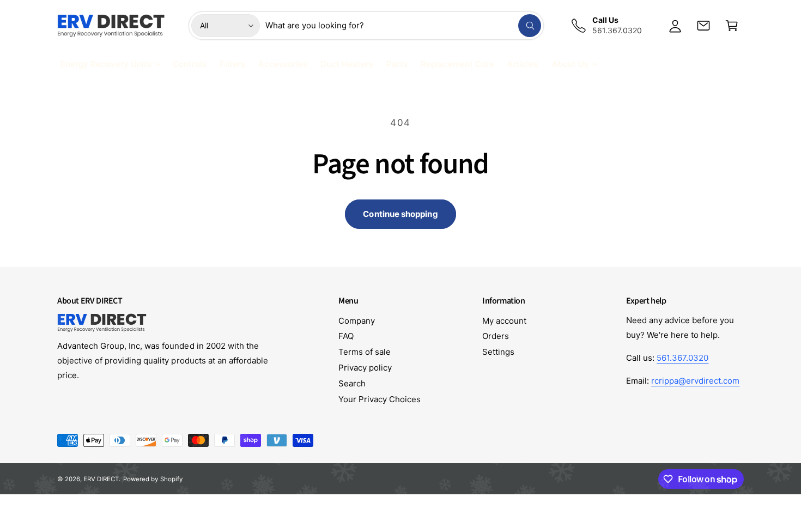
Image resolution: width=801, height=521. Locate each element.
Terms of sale (364, 352)
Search (352, 383)
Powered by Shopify (152, 479)
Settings (498, 352)
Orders (495, 336)
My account (504, 321)
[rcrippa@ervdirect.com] (703, 25)
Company (356, 321)
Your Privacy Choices (379, 399)
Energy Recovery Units (105, 64)
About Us (570, 64)
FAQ (346, 336)
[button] (732, 25)
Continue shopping (400, 214)
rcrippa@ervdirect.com (695, 380)
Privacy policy (365, 367)
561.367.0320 (682, 358)
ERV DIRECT (101, 479)
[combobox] (403, 25)
